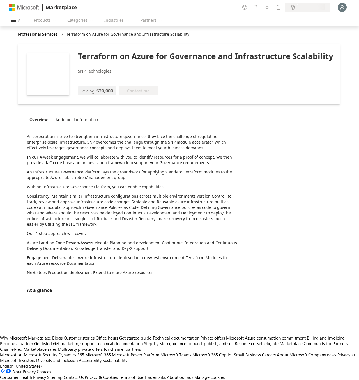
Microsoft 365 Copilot (212, 355)
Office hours (107, 338)
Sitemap (55, 377)
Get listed (43, 343)
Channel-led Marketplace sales (28, 349)
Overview (38, 119)
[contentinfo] (62, 34)
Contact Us (74, 377)
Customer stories (79, 338)
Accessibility (90, 360)
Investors (27, 360)
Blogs (57, 338)
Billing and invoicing (326, 338)
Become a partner (16, 343)
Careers (269, 355)
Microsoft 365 (98, 355)
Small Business (247, 355)
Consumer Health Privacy (23, 377)
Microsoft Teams (175, 355)
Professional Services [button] (37, 34)
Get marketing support (74, 343)
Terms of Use (131, 377)
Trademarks (155, 377)
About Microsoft (292, 355)
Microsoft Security (40, 355)
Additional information (77, 119)
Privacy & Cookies (101, 377)
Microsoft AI (11, 355)
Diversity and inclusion (57, 360)
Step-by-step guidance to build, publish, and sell (189, 343)
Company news (322, 355)
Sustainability (115, 360)
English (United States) (21, 366)
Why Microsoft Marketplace (25, 338)
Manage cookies (209, 377)
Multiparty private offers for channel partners (99, 349)
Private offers (213, 338)
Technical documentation (176, 338)
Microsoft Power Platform (135, 355)
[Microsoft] (24, 7)
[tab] (40, 119)
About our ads (180, 377)
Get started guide (135, 338)
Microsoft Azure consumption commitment (266, 338)
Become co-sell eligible (257, 343)
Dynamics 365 (71, 355)
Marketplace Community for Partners (314, 343)
